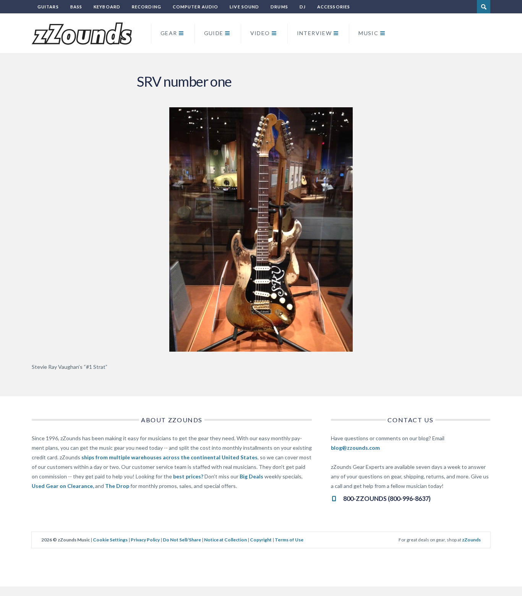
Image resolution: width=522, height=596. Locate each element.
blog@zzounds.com (355, 447)
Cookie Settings (110, 540)
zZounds (471, 540)
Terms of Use (289, 540)
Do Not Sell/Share (182, 540)
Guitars (48, 6)
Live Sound (244, 6)
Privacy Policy (145, 540)
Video (260, 33)
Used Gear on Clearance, (63, 486)
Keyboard (107, 6)
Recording (146, 6)
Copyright (261, 540)
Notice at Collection (225, 540)
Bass (76, 6)
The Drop (117, 486)
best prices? (188, 476)
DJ (303, 6)
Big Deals (251, 476)
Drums (279, 6)
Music (368, 33)
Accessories (333, 6)
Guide (214, 33)
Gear (168, 33)
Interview (314, 33)
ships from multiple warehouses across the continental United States (169, 457)
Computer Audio (195, 6)
